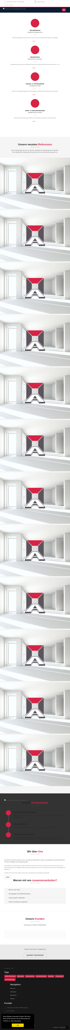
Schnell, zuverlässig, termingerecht (18, 901)
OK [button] (18, 1025)
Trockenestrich (59, 976)
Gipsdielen (51, 976)
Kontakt (12, 998)
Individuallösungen (10, 979)
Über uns (12, 988)
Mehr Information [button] (16, 1021)
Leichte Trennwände (10, 976)
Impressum (56, 1027)
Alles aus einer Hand (14, 889)
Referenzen (13, 995)
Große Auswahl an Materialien (17, 897)
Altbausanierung (30, 976)
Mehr (34, 41)
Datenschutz (63, 1027)
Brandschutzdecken (41, 976)
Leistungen (13, 991)
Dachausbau (20, 976)
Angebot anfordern (35, 955)
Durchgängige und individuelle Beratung (19, 893)
